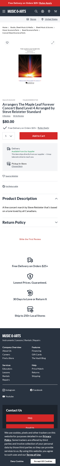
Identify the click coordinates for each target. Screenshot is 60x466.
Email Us (30, 427)
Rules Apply (45, 3)
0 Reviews (6, 116)
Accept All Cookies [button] (43, 461)
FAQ (30, 418)
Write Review (18, 116)
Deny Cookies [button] (17, 461)
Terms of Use (33, 454)
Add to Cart (38, 135)
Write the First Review (30, 239)
